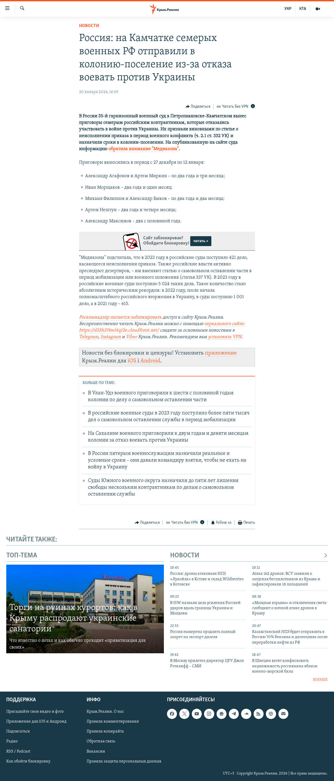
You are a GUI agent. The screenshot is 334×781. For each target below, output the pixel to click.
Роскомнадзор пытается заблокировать (120, 317)
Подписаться (18, 731)
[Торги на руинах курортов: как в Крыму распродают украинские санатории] (85, 609)
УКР (287, 9)
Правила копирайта (105, 731)
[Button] (198, 106)
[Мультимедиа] (318, 9)
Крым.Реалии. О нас (105, 712)
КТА (302, 9)
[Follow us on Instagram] (209, 714)
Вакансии (96, 751)
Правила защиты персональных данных (124, 761)
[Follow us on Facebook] (172, 714)
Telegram (88, 337)
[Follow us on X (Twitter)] (184, 714)
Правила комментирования (113, 721)
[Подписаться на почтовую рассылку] (283, 714)
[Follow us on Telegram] (234, 714)
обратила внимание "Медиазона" (144, 149)
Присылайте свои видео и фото (35, 712)
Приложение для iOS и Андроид (36, 721)
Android (150, 361)
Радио (12, 741)
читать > (200, 241)
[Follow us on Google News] (221, 714)
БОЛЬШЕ (320, 680)
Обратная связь (101, 741)
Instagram (110, 337)
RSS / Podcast (18, 751)
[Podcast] (271, 714)
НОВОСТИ (184, 555)
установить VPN (224, 337)
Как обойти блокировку (28, 761)
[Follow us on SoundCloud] (246, 714)
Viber (132, 337)
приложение (221, 353)
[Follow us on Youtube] (197, 714)
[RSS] (259, 714)
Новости (89, 26)
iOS (132, 361)
